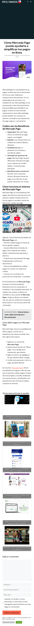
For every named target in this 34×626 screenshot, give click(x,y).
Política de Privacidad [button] (8, 622)
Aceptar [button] (19, 622)
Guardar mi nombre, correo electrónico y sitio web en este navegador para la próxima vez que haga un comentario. (17, 603)
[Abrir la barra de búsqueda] (27, 1)
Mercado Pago (17, 368)
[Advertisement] (17, 22)
